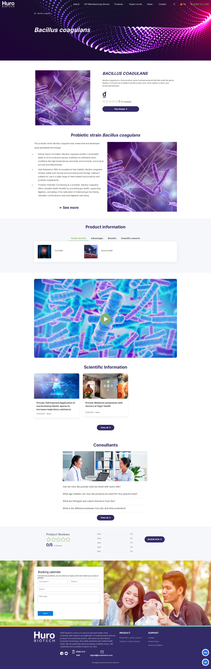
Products (118, 4)
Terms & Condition (155, 645)
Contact (162, 4)
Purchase (120, 109)
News (150, 4)
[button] (174, 4)
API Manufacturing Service (96, 4)
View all (104, 427)
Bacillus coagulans (44, 13)
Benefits (112, 238)
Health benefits (78, 238)
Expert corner (135, 4)
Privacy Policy (153, 641)
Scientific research (130, 238)
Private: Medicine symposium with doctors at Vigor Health (104, 404)
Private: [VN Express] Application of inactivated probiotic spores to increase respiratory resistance (56, 406)
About (76, 4)
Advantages (97, 238)
